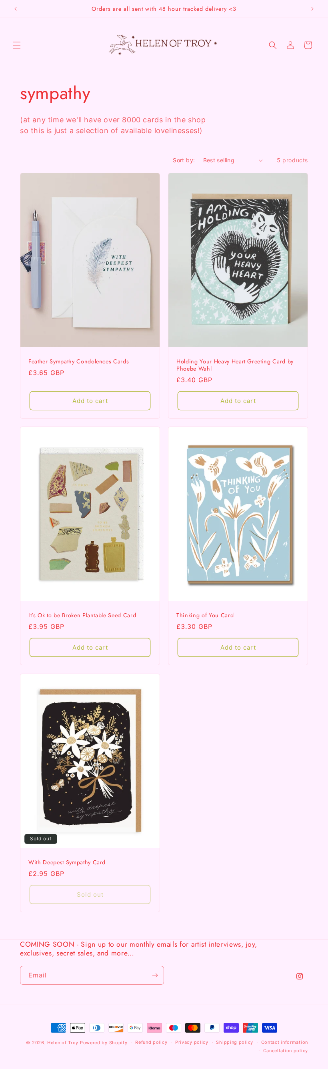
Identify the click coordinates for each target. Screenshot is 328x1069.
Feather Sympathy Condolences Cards (78, 361)
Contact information (284, 1042)
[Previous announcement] (15, 9)
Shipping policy (234, 1042)
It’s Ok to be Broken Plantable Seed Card (82, 615)
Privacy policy (191, 1042)
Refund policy (151, 1042)
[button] (17, 45)
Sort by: (184, 160)
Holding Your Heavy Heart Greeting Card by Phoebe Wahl (235, 365)
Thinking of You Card (205, 615)
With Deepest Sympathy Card (67, 862)
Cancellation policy (285, 1050)
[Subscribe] (155, 975)
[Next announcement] (312, 9)
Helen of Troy (62, 1042)
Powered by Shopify (104, 1042)
